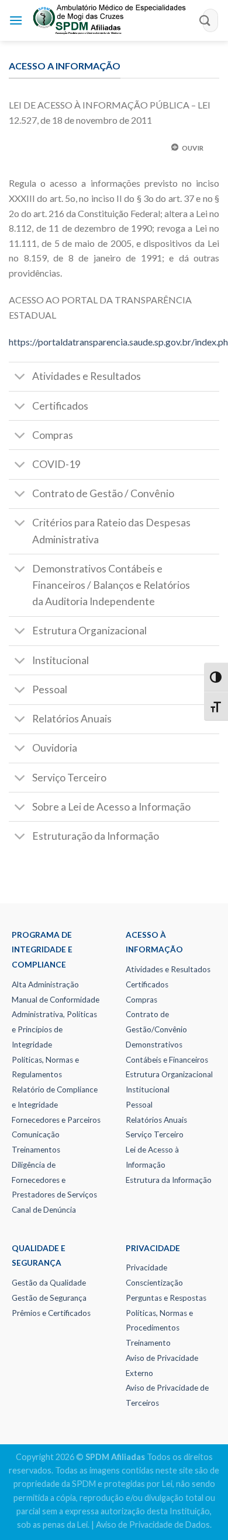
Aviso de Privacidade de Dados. (154, 1524)
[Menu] (16, 20)
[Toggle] (20, 377)
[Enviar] (205, 20)
